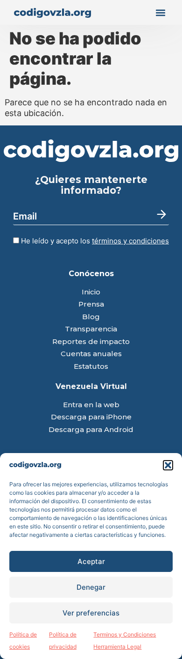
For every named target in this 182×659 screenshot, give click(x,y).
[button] (168, 465)
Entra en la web (91, 405)
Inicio (91, 292)
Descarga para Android (91, 430)
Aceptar (91, 561)
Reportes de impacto (91, 342)
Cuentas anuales (91, 354)
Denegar (91, 587)
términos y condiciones (130, 240)
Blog (91, 317)
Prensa (91, 304)
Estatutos (91, 367)
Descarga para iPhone (91, 417)
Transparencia (91, 329)
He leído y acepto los (94, 240)
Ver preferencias (91, 612)
